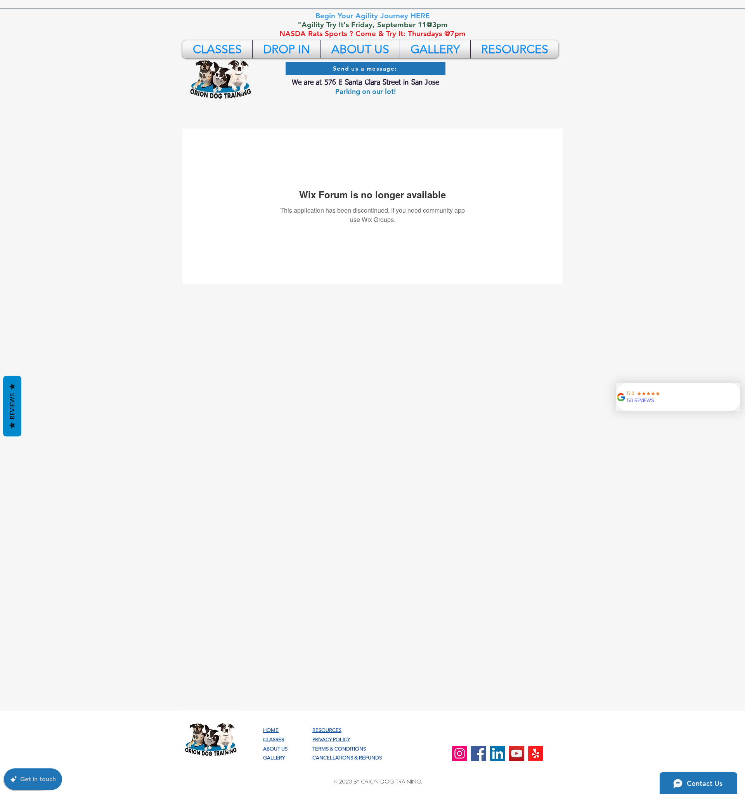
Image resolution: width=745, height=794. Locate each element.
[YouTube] (516, 753)
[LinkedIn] (497, 753)
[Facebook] (478, 753)
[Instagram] (459, 753)
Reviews (12, 406)
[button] (217, 49)
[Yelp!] (535, 753)
